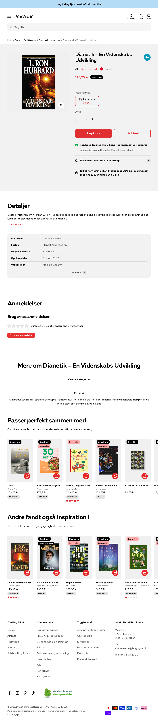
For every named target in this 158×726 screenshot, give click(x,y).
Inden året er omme (106, 485)
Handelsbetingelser (88, 647)
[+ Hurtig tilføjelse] (27, 476)
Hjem (9, 40)
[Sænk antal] (79, 119)
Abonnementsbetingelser (91, 629)
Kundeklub (43, 670)
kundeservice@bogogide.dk (131, 648)
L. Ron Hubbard (88, 68)
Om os (11, 629)
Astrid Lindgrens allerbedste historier (79, 485)
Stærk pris (69, 403)
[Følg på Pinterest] (25, 693)
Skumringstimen (104, 582)
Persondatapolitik (87, 658)
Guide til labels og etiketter (52, 641)
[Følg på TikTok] (33, 693)
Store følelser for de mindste (138, 582)
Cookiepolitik (84, 635)
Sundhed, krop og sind (88, 403)
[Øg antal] (92, 119)
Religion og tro (81, 399)
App (39, 664)
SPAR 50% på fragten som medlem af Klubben (79, 4)
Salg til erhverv (45, 658)
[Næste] (113, 4)
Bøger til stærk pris (45, 399)
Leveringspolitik (15, 714)
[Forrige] (44, 4)
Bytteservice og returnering (53, 653)
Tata (10, 485)
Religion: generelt (101, 399)
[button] (72, 500)
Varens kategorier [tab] (79, 379)
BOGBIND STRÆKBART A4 (138, 485)
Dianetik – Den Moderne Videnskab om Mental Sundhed (20, 582)
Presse (11, 647)
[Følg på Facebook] (9, 693)
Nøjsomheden (73, 582)
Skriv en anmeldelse (21, 335)
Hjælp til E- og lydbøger (50, 635)
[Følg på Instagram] (17, 693)
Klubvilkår (82, 653)
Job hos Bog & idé (17, 653)
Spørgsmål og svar (47, 629)
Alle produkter (17, 399)
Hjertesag (13, 641)
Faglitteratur (29, 40)
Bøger (18, 40)
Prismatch (42, 647)
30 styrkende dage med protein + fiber (49, 485)
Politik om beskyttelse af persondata (26, 710)
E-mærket (83, 641)
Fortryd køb (44, 676)
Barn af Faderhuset (47, 582)
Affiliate (11, 635)
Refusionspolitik (56, 710)
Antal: (78, 111)
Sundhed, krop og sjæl (49, 40)
